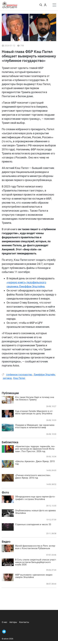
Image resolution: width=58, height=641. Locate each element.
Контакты (24, 622)
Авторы (13, 622)
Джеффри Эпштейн (44, 374)
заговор (7, 378)
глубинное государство (19, 374)
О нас (4, 622)
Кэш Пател (19, 378)
